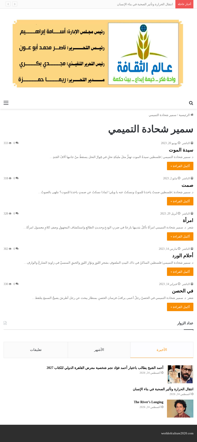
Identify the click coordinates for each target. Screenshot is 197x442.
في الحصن (182, 290)
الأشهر (99, 350)
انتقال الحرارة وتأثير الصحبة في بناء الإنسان (163, 389)
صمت (187, 185)
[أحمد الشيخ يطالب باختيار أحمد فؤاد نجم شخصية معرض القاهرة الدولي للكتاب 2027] (180, 374)
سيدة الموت (181, 149)
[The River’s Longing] (180, 409)
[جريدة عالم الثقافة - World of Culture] (98, 53)
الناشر (186, 143)
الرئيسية (185, 115)
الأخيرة (162, 350)
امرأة (188, 220)
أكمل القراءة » (180, 166)
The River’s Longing (148, 402)
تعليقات (36, 350)
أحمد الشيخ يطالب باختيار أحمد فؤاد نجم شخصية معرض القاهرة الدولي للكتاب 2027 (105, 368)
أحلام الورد (182, 255)
